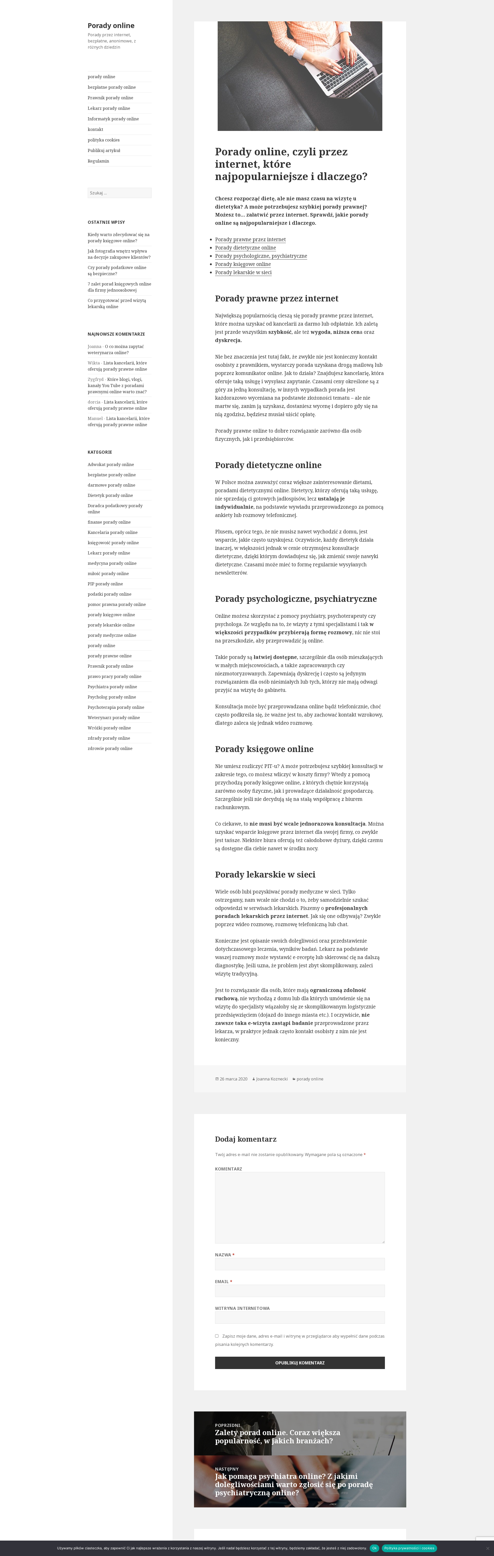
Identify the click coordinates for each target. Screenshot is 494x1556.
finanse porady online (109, 522)
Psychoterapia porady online (116, 707)
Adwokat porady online (111, 464)
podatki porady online (109, 594)
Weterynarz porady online (114, 717)
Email (223, 1281)
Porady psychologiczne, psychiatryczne (261, 256)
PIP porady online (105, 584)
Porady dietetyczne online (245, 247)
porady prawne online (110, 656)
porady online (101, 76)
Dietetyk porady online (110, 495)
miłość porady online (108, 573)
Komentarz (228, 1169)
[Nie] (487, 1548)
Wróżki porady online (109, 728)
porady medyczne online (112, 635)
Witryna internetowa (242, 1308)
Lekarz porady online (109, 108)
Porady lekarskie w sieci (243, 272)
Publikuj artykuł (104, 150)
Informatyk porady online (113, 119)
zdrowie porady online (110, 748)
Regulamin (98, 161)
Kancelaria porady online (113, 532)
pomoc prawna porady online (117, 604)
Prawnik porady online (110, 98)
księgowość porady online (113, 543)
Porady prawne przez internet (250, 239)
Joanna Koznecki (272, 1079)
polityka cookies (104, 140)
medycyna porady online (112, 563)
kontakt (95, 129)
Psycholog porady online (112, 697)
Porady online (111, 25)
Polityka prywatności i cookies (409, 1548)
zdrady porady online (109, 738)
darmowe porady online (111, 485)
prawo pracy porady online (115, 676)
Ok (374, 1548)
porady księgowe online (111, 615)
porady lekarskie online (111, 625)
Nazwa (225, 1255)
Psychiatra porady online (112, 687)
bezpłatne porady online (112, 87)
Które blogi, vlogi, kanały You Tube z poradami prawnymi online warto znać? (117, 386)
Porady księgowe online (243, 264)
